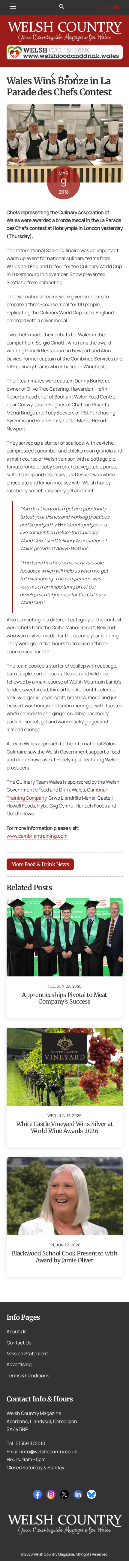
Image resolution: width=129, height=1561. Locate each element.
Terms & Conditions (28, 1375)
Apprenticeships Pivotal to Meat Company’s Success (64, 998)
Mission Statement (27, 1353)
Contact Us (19, 1342)
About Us (16, 1331)
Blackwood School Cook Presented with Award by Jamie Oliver (64, 1257)
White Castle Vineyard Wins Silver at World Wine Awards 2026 (64, 1127)
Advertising (19, 1364)
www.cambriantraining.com (37, 836)
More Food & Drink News (40, 864)
